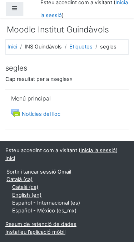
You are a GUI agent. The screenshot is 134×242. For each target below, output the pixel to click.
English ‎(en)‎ (26, 195)
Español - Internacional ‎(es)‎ (46, 203)
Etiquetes (81, 46)
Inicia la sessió (98, 150)
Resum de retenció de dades (40, 224)
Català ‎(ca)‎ (19, 179)
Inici (12, 46)
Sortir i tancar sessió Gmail (38, 172)
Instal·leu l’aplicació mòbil (35, 232)
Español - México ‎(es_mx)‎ (44, 210)
